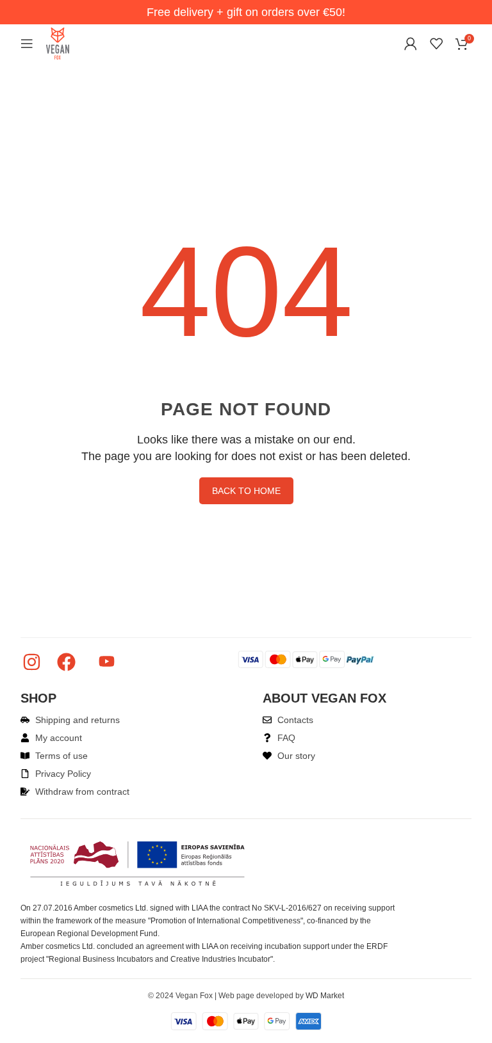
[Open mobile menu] (27, 43)
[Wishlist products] (436, 43)
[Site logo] (57, 42)
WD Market (325, 995)
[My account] (410, 43)
